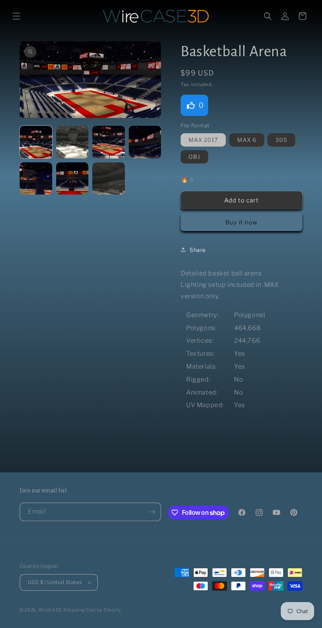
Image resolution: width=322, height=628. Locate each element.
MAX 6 (246, 139)
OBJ (194, 156)
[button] (16, 16)
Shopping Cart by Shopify (92, 610)
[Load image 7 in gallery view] (108, 178)
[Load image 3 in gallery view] (108, 142)
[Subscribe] (152, 512)
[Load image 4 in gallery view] (145, 142)
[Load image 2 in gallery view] (72, 142)
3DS (281, 139)
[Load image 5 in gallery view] (36, 178)
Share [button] (198, 249)
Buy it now (241, 222)
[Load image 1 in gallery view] (36, 142)
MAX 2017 (203, 139)
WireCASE (50, 610)
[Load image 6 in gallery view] (72, 178)
